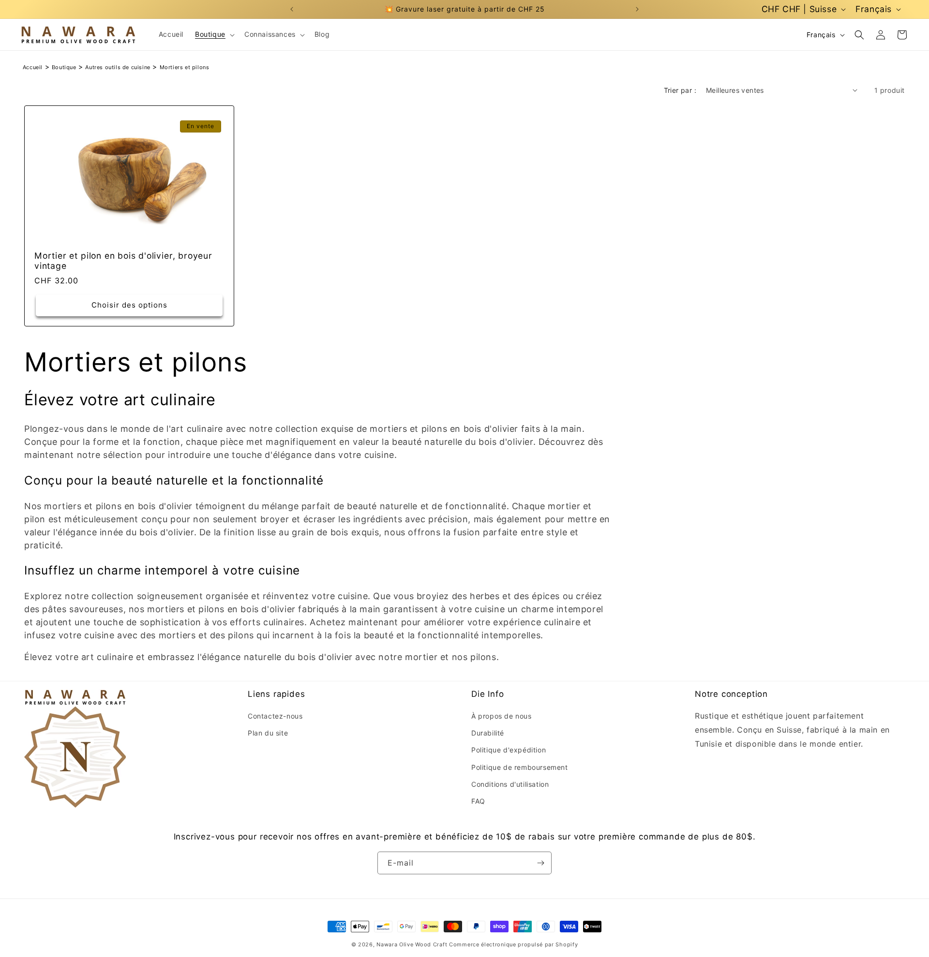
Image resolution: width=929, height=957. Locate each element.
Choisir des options (129, 304)
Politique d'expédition (508, 750)
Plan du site (268, 733)
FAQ (478, 801)
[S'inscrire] (540, 863)
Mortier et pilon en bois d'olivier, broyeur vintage (123, 260)
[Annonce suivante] (637, 9)
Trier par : (680, 90)
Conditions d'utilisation (510, 784)
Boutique (64, 67)
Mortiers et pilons (185, 67)
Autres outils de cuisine (117, 67)
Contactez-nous (275, 716)
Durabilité (487, 733)
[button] (214, 34)
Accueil (33, 67)
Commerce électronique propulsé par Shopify (513, 944)
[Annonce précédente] (291, 9)
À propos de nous (501, 716)
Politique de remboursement (519, 767)
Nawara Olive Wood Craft (411, 944)
